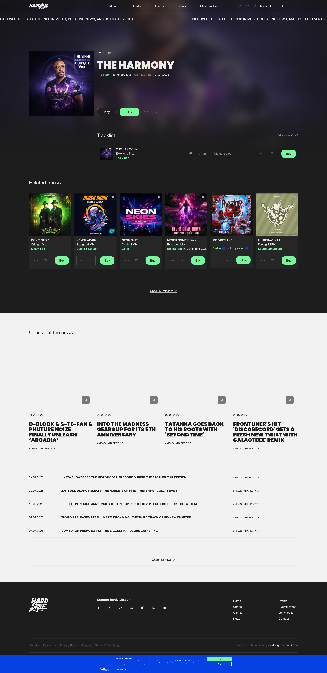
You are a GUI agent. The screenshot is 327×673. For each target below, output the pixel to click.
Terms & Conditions (107, 645)
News (182, 6)
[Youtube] (165, 608)
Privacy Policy (69, 645)
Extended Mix (125, 153)
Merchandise (209, 6)
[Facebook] (98, 608)
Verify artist (286, 612)
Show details (119, 669)
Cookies (34, 645)
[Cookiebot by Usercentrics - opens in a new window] (104, 669)
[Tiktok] (120, 608)
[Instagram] (142, 608)
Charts (136, 6)
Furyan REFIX (267, 244)
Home (237, 600)
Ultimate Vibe (142, 74)
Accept (219, 659)
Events (159, 6)
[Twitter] (109, 608)
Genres (237, 612)
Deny (219, 664)
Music (113, 6)
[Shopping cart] (248, 6)
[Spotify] (153, 608)
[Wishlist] (240, 6)
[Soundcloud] (131, 608)
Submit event (287, 606)
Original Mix (39, 244)
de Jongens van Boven (283, 645)
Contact (284, 618)
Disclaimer (50, 645)
